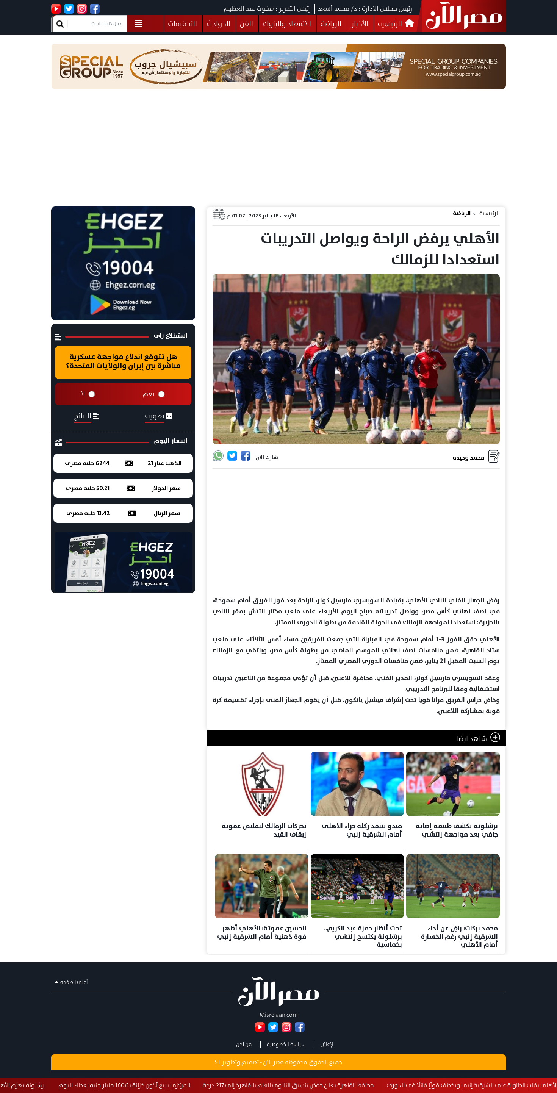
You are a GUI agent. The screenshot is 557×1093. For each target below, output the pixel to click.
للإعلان (328, 1044)
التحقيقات (182, 23)
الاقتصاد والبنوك (287, 23)
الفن (246, 23)
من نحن (244, 1044)
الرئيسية (489, 213)
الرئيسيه (391, 23)
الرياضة (331, 23)
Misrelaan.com (279, 1015)
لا (83, 394)
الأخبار (359, 23)
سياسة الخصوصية (286, 1044)
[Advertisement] (278, 150)
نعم (149, 394)
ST (218, 1062)
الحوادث (218, 23)
